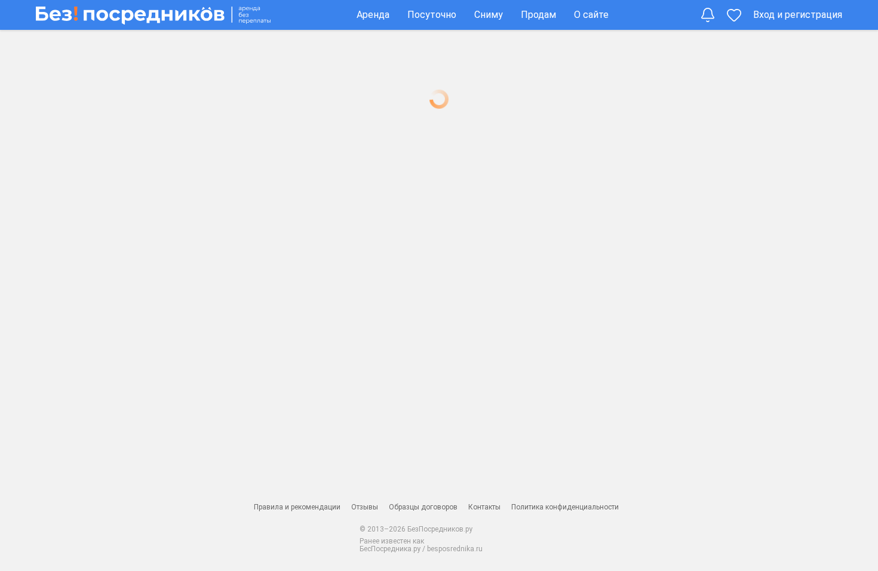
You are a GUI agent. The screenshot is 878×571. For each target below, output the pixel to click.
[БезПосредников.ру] (153, 14)
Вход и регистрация (797, 14)
